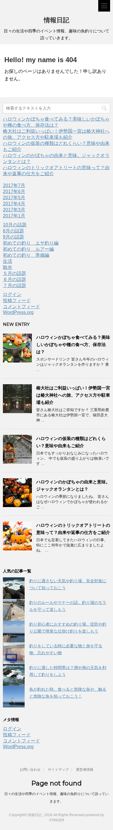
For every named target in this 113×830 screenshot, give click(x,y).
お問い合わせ (30, 770)
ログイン (12, 294)
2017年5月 (14, 197)
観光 (7, 267)
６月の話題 (14, 279)
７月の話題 (14, 285)
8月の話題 (13, 230)
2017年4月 (14, 203)
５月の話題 (14, 273)
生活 (7, 261)
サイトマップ (58, 770)
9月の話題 (13, 236)
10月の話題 (15, 224)
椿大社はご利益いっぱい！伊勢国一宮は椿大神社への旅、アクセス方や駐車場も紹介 (73, 395)
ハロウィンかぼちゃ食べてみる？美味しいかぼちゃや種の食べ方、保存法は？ (73, 344)
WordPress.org (18, 312)
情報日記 (56, 20)
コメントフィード (21, 306)
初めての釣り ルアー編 (28, 249)
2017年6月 (14, 191)
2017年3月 (14, 209)
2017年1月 (14, 215)
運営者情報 (84, 770)
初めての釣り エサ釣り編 (31, 243)
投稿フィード (17, 300)
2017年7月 (14, 185)
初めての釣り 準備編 (26, 255)
